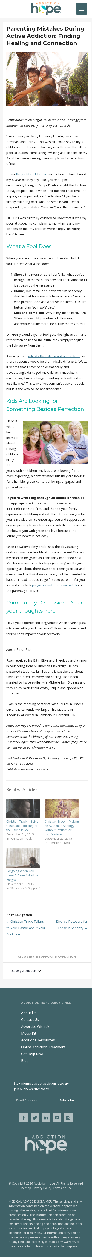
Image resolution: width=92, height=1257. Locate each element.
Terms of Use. (63, 1188)
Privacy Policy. (42, 1188)
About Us (28, 1012)
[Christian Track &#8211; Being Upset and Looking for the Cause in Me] (23, 808)
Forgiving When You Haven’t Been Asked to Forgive (22, 875)
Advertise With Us (35, 1026)
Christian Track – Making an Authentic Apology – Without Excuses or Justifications (62, 827)
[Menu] (82, 9)
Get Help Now (32, 1053)
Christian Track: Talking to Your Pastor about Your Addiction (25, 927)
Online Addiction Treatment (43, 1047)
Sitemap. (26, 1188)
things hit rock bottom (32, 174)
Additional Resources (38, 1040)
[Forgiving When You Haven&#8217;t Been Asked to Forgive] (23, 858)
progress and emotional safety (55, 585)
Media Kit (28, 1033)
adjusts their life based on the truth (54, 356)
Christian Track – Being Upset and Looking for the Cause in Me (22, 825)
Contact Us (30, 1019)
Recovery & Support (22, 971)
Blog (25, 1060)
